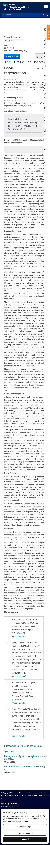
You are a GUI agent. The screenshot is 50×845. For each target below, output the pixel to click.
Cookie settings (25, 827)
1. (7, 619)
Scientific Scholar (15, 795)
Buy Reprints (13, 56)
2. (7, 642)
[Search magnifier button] (47, 15)
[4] (24, 450)
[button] (46, 6)
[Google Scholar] (19, 636)
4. (7, 709)
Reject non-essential (25, 833)
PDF (40, 57)
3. (7, 683)
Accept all (25, 839)
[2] (43, 333)
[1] (43, 287)
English (10, 40)
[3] (29, 407)
